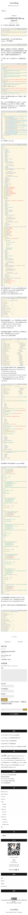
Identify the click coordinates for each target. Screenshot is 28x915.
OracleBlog (14, 3)
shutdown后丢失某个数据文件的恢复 (8, 780)
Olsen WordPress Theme (11, 912)
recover (7, 765)
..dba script (4, 811)
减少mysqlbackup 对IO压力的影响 (7, 778)
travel (6, 767)
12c (4, 755)
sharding (15, 765)
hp (15, 760)
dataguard (15, 758)
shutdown (20, 765)
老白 (2, 49)
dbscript (19, 758)
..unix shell (4, 814)
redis (10, 765)
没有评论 (17, 22)
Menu (4, 10)
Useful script (3, 809)
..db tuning (4, 804)
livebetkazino (3, 740)
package (17, 762)
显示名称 (3, 683)
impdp (17, 760)
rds (4, 765)
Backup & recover (4, 791)
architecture (13, 755)
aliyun (8, 755)
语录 (2, 827)
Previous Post (7, 641)
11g (2, 755)
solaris (23, 765)
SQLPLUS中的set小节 (6, 655)
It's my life (3, 796)
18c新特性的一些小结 (6, 659)
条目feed (2, 880)
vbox (12, 767)
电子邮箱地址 (5, 689)
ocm (7, 762)
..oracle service (5, 821)
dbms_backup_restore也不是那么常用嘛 (8, 774)
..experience (4, 819)
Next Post (20, 641)
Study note (14, 15)
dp (11, 760)
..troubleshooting (5, 824)
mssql (2, 762)
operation (10, 762)
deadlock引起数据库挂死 (5, 782)
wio (15, 767)
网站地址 (3, 694)
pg (25, 762)
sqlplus (2, 767)
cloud (10, 758)
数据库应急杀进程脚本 (5, 776)
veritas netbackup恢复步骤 (14, 735)
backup (5, 758)
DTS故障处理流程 (12, 740)
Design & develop (4, 794)
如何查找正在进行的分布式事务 (8, 651)
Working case (3, 816)
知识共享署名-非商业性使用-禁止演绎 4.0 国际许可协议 (16, 900)
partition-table (21, 762)
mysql (4, 762)
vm (14, 767)
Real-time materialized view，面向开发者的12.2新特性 (15, 746)
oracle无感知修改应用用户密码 (14, 737)
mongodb (24, 760)
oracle (14, 762)
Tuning (9, 767)
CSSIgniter (20, 912)
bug (8, 758)
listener (20, 760)
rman (12, 765)
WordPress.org (4, 886)
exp (14, 760)
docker (9, 760)
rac (2, 765)
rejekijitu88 (3, 743)
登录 (2, 878)
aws (19, 755)
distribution (6, 760)
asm (17, 755)
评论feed (2, 883)
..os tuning (4, 806)
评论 (2, 668)
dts (13, 760)
